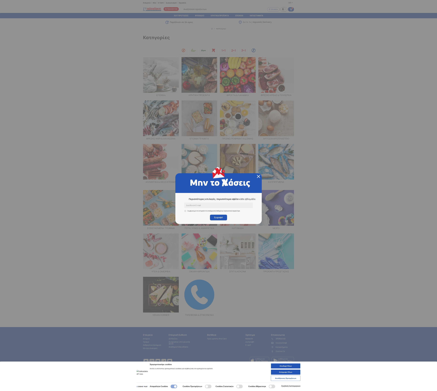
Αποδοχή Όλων (286, 366)
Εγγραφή (218, 217)
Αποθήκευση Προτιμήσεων (285, 378)
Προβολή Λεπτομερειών (290, 386)
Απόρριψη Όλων (285, 372)
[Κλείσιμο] (258, 176)
